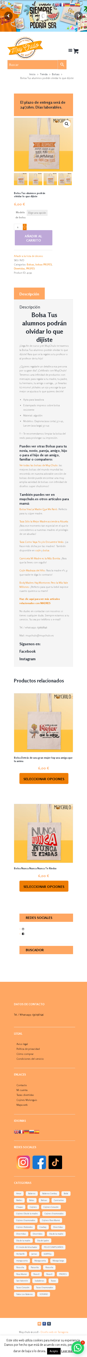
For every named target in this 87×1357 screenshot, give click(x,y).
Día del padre (43, 1240)
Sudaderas (39, 1280)
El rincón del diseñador (26, 1247)
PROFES (30, 268)
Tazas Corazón (22, 1287)
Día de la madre (56, 1233)
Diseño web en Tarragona (54, 1332)
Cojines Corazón (51, 1207)
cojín (38, 550)
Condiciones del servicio (30, 1058)
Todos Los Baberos (24, 1294)
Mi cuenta (21, 1090)
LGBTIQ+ (48, 1253)
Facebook (27, 651)
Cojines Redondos (24, 1227)
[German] (26, 1131)
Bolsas (56, 74)
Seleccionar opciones (44, 779)
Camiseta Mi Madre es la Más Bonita (39, 558)
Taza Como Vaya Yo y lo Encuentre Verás (41, 541)
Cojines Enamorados (54, 1213)
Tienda (44, 74)
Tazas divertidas (25, 1094)
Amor (18, 1193)
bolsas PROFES (43, 264)
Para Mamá (21, 1274)
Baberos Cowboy (49, 1193)
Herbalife (20, 1253)
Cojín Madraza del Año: (32, 570)
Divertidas (19, 268)
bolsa (46, 550)
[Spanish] (36, 1131)
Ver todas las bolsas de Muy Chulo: (38, 465)
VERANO (43, 1294)
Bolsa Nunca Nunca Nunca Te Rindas (35, 868)
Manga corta (40, 1260)
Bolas (31, 1200)
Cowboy (42, 1227)
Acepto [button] (54, 1351)
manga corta (22, 1260)
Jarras (34, 1253)
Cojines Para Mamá (51, 1220)
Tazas (53, 1280)
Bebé (66, 1193)
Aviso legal (22, 1044)
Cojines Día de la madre (27, 1213)
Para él (36, 1274)
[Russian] (31, 1131)
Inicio (32, 74)
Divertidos (37, 1233)
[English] (16, 1131)
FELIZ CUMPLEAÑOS (53, 1247)
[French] (21, 1131)
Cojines (33, 1207)
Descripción (29, 294)
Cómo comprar (25, 1053)
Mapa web (22, 1104)
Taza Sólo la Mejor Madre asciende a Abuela (43, 521)
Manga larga (58, 1260)
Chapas (19, 1207)
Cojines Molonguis (26, 1100)
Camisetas (59, 1200)
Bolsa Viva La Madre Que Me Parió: (38, 509)
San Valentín (22, 1280)
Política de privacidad (28, 1048)
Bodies (19, 1200)
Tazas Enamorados (44, 1287)
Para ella (20, 1267)
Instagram (27, 658)
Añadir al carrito (33, 238)
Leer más (67, 1351)
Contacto (21, 1085)
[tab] (29, 293)
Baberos (31, 1193)
